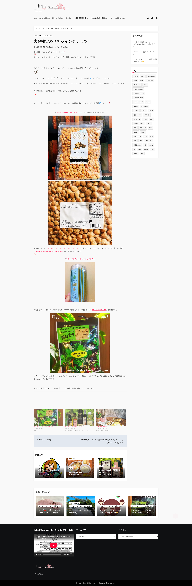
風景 (142, 153)
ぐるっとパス (137, 115)
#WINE (136, 76)
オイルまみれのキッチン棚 (73, 426)
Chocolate (150, 80)
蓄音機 (135, 153)
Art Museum (151, 76)
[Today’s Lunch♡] (111, 417)
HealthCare (137, 85)
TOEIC (143, 110)
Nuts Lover (144, 106)
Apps (142, 76)
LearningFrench (138, 102)
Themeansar (110, 583)
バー (151, 119)
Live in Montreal (118, 18)
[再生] (36, 554)
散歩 (151, 136)
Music (148, 102)
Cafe (141, 80)
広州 (145, 136)
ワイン (148, 123)
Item (145, 85)
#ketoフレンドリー (54, 47)
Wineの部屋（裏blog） (99, 18)
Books (68, 18)
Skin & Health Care (45, 36)
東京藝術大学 (137, 145)
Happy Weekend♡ (76, 472)
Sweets (136, 110)
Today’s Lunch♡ (101, 426)
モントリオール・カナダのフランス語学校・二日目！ (141, 511)
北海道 (142, 132)
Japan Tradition (138, 89)
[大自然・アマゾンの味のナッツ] (48, 417)
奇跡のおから (137, 136)
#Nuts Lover (65, 47)
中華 (150, 128)
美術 (139, 149)
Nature (136, 106)
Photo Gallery (58, 18)
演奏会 (151, 145)
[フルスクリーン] (71, 554)
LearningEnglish (138, 97)
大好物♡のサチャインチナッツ (61, 41)
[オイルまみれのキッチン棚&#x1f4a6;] (79, 417)
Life (35, 18)
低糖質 (135, 132)
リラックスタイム (138, 123)
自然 (153, 149)
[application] (54, 545)
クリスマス (137, 119)
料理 (135, 140)
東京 (141, 140)
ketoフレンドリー (139, 93)
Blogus (101, 583)
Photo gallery (74, 503)
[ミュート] (68, 554)
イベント (146, 115)
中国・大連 (143, 128)
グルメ (145, 119)
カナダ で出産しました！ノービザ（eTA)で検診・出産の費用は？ (144, 44)
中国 (135, 128)
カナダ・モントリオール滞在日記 (49, 506)
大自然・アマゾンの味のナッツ (43, 426)
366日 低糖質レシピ (81, 18)
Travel (151, 110)
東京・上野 (149, 140)
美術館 (146, 149)
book (135, 80)
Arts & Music (44, 18)
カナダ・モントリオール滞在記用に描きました (110, 511)
